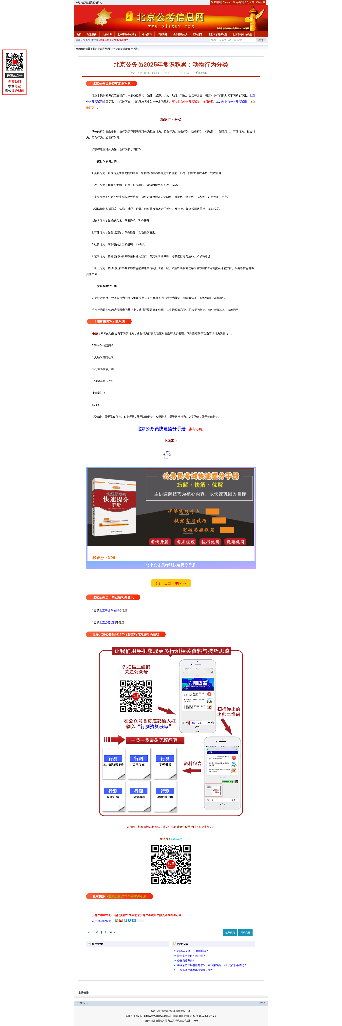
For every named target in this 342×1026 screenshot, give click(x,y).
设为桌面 (238, 2)
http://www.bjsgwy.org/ (156, 1016)
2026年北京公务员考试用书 (113, 40)
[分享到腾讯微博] (125, 920)
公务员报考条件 (186, 960)
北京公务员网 (107, 622)
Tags (84, 1003)
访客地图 (216, 2)
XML (196, 1020)
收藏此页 (230, 932)
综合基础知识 (180, 34)
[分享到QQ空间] (116, 920)
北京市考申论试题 (242, 34)
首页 (79, 34)
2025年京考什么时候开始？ (192, 951)
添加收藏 (260, 2)
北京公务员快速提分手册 (161, 428)
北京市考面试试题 (217, 34)
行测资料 (162, 34)
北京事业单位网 (109, 610)
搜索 (261, 40)
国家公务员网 (83, 40)
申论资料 (147, 34)
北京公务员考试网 (102, 48)
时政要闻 (92, 34)
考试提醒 (245, 932)
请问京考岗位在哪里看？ (191, 955)
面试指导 (197, 34)
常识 (136, 48)
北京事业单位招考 (127, 34)
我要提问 (203, 73)
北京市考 (107, 34)
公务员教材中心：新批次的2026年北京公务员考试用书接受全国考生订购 (136, 915)
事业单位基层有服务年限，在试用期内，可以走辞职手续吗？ (212, 965)
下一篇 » (109, 932)
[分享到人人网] (129, 920)
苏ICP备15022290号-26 (203, 1016)
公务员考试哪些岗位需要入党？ (195, 970)
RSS (79, 1003)
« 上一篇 (93, 932)
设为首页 (249, 2)
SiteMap (226, 2)
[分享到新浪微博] (121, 920)
